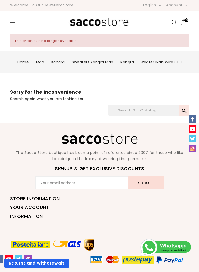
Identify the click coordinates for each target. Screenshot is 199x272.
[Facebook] (192, 119)
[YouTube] (192, 129)
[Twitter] (192, 138)
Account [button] (177, 5)
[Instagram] (192, 148)
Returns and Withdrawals (37, 263)
